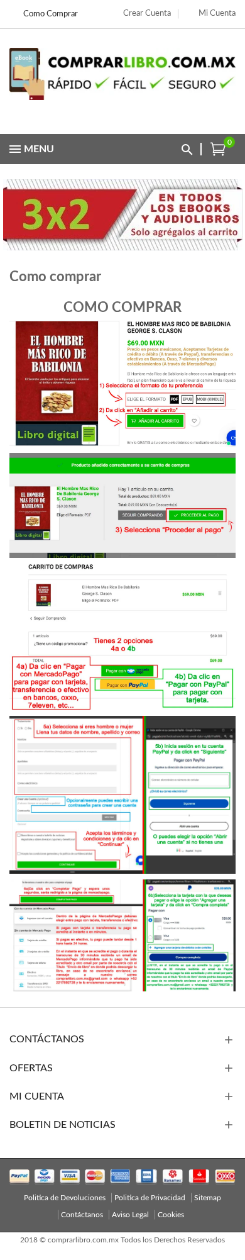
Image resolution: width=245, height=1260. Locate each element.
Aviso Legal (130, 1214)
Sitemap (207, 1197)
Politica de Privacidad (149, 1197)
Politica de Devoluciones (65, 1197)
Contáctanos (82, 1214)
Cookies (171, 1214)
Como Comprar (50, 14)
